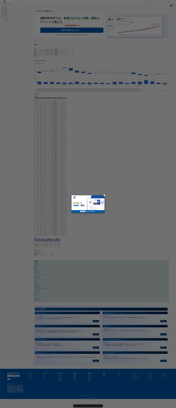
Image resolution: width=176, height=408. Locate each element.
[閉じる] (104, 195)
